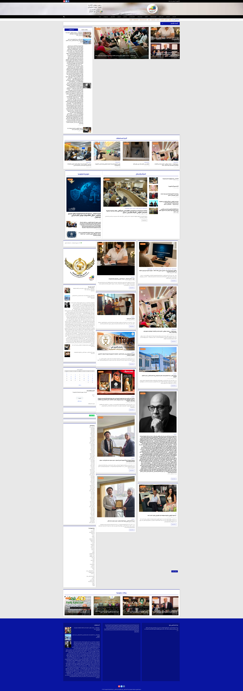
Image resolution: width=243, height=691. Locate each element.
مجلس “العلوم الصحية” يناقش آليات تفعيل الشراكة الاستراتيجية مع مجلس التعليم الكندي (79, 164)
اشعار (94, 551)
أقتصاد (146, 17)
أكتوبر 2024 (92, 456)
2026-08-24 (80, 36)
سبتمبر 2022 (92, 489)
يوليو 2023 (93, 476)
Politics (93, 536)
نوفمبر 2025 (92, 439)
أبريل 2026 (93, 432)
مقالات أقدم (174, 571)
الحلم (137, 627)
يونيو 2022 (93, 493)
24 (88, 380)
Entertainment (92, 532)
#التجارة (170, 19)
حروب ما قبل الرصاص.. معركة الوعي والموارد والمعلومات (165, 38)
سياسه (93, 568)
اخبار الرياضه (140, 17)
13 (75, 376)
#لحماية (157, 19)
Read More (144, 220)
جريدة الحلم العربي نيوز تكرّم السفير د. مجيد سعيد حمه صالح (121, 520)
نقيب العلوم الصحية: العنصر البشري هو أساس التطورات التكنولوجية (107, 164)
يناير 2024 (93, 468)
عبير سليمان (174, 334)
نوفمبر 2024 (92, 455)
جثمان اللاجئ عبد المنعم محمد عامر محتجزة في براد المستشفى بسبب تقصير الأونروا (74, 40)
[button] (96, 80)
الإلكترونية (124, 625)
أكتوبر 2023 (92, 472)
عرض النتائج (80, 401)
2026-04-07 (175, 180)
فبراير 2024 (93, 467)
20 (75, 378)
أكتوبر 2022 (92, 488)
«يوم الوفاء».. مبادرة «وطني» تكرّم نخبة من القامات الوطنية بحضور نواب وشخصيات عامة (74, 34)
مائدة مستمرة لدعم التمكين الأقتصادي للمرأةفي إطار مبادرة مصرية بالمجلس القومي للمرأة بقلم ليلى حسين (126, 211)
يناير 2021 (93, 516)
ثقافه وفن (112, 17)
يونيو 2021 (93, 509)
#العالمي (162, 19)
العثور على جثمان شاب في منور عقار (141, 164)
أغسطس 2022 (92, 491)
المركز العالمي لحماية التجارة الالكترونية (112, 689)
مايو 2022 (93, 495)
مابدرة (106, 629)
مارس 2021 (92, 513)
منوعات (93, 583)
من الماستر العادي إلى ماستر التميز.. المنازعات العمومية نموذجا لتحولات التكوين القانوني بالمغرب (116, 354)
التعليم (167, 50)
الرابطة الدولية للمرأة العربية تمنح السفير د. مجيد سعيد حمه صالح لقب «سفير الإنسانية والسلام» (117, 461)
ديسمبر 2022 (92, 485)
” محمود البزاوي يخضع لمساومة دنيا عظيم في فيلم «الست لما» (109, 56)
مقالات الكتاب (92, 580)
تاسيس (111, 627)
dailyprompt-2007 (130, 625)
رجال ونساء (105, 17)
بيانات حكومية (162, 50)
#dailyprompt (135, 19)
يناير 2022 (93, 500)
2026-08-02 (88, 167)
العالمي (123, 627)
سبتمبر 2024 (92, 457)
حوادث (93, 561)
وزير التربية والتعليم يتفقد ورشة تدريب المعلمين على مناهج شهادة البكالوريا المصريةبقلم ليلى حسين (167, 54)
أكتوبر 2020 (92, 520)
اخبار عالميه (161, 17)
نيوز (135, 631)
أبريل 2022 (93, 496)
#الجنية (131, 19)
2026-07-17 (176, 57)
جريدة (107, 627)
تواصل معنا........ (92, 415)
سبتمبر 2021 (92, 505)
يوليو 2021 (93, 508)
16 (92, 378)
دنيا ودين (119, 17)
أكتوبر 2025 (92, 440)
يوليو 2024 (93, 460)
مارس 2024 (92, 465)
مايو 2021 (93, 510)
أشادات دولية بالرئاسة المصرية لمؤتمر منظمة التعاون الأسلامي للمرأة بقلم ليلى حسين (137, 611)
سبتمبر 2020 (92, 521)
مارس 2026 (92, 433)
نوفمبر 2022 (92, 487)
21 (71, 378)
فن (123, 53)
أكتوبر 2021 (92, 504)
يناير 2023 (93, 484)
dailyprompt (136, 625)
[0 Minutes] (136, 160)
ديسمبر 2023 (92, 469)
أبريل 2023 (93, 480)
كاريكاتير (93, 579)
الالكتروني (120, 625)
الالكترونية (116, 625)
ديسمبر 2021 (92, 501)
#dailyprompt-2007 (143, 19)
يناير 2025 (93, 452)
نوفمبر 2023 (92, 471)
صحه (100, 17)
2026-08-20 (176, 41)
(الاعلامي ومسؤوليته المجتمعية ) (170, 178)
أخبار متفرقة (92, 540)
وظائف (93, 584)
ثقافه (94, 559)
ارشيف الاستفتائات (91, 404)
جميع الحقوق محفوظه (137, 689)
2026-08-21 (80, 125)
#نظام (149, 19)
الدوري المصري (133, 627)
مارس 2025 (92, 449)
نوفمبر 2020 (92, 518)
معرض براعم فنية (131, 318)
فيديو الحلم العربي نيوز (91, 576)
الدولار (129, 627)
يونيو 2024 (93, 461)
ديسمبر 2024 (92, 453)
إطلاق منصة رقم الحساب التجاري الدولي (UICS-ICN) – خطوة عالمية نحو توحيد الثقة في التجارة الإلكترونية (158, 271)
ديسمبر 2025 (92, 437)
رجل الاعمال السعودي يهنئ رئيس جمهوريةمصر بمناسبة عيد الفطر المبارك (127, 629)
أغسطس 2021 (92, 507)
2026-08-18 (127, 357)
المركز (116, 627)
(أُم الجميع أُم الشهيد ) (173, 186)
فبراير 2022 (93, 499)
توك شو (125, 17)
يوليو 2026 (93, 428)
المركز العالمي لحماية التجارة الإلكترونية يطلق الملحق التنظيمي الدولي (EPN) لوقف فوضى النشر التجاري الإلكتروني (84, 215)
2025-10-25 (175, 197)
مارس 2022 (92, 497)
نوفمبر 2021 (92, 503)
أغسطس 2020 (92, 522)
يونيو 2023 (93, 477)
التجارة (109, 625)
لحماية (109, 629)
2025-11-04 (173, 273)
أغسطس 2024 (92, 459)
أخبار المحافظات (153, 17)
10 (88, 376)
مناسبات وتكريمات (91, 581)
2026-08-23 (80, 43)
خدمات (154, 268)
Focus (93, 535)
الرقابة (126, 627)
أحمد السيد (174, 378)
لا (93, 396)
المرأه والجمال (132, 17)
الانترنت (112, 625)
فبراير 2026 (93, 435)
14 (71, 376)
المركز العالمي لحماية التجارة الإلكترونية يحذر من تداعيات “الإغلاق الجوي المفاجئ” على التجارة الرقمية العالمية (90, 234)
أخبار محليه (177, 35)
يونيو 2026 (93, 429)
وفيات (93, 585)
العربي (119, 627)
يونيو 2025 (93, 445)
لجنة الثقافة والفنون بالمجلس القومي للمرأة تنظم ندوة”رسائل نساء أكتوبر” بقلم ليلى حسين (168, 210)
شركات (114, 629)
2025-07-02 (98, 229)
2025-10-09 (87, 614)
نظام (137, 631)
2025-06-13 (98, 237)
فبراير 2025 (93, 451)
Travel (93, 537)
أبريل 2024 (93, 464)
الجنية (106, 625)
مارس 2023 (92, 481)
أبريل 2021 (93, 512)
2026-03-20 (175, 188)
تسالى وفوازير (92, 556)
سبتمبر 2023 (92, 473)
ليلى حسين (144, 214)
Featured (93, 533)
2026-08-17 (127, 402)
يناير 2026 (93, 436)
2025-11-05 (98, 219)
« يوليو (80, 385)
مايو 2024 (93, 463)
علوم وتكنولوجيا (149, 268)
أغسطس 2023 (92, 475)
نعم (93, 395)
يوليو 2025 (93, 444)
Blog (94, 529)
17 (88, 378)
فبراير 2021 (93, 514)
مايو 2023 (93, 479)
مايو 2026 (93, 431)
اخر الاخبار (131, 208)
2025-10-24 (175, 206)
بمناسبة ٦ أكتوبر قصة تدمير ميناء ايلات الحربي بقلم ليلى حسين (169, 194)
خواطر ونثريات (92, 564)
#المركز (166, 19)
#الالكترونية (153, 19)
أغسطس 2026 (92, 427)
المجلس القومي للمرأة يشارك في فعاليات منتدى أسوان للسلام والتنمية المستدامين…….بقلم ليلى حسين (168, 203)
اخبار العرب (168, 17)
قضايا (94, 577)
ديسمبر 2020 (92, 517)
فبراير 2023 (93, 483)
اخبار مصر (174, 17)
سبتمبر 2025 (92, 441)
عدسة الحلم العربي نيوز (90, 571)
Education (93, 531)
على (111, 629)
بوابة (113, 627)
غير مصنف (93, 573)
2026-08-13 (146, 165)
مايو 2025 (93, 447)
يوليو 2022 (93, 492)
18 (84, 378)
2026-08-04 (117, 167)
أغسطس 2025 (92, 443)
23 (92, 380)
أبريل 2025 (93, 448)
